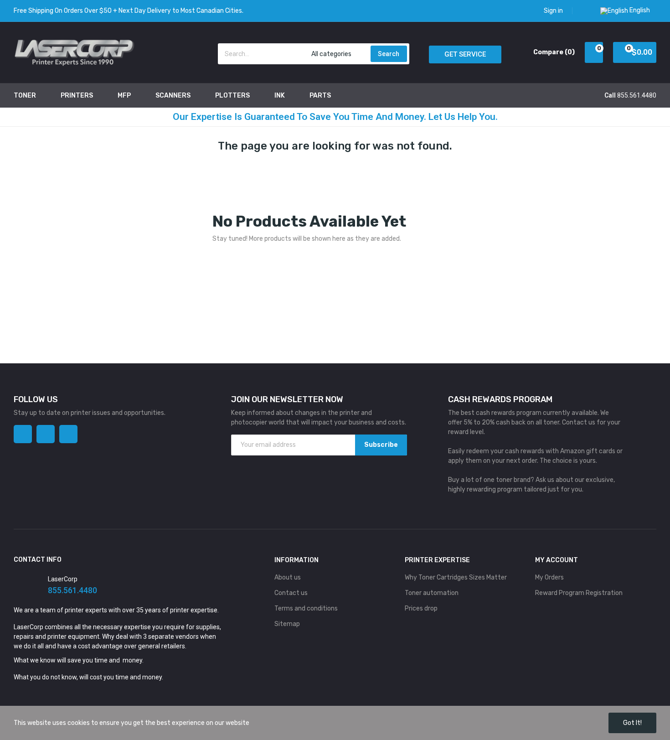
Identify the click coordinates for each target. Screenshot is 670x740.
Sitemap (287, 624)
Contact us (291, 593)
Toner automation (432, 593)
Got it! (632, 723)
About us (287, 577)
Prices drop (421, 608)
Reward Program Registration (579, 593)
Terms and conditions (306, 608)
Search (388, 53)
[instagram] (45, 434)
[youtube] (68, 434)
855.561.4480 (636, 95)
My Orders (549, 577)
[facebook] (23, 434)
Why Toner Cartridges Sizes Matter (456, 577)
